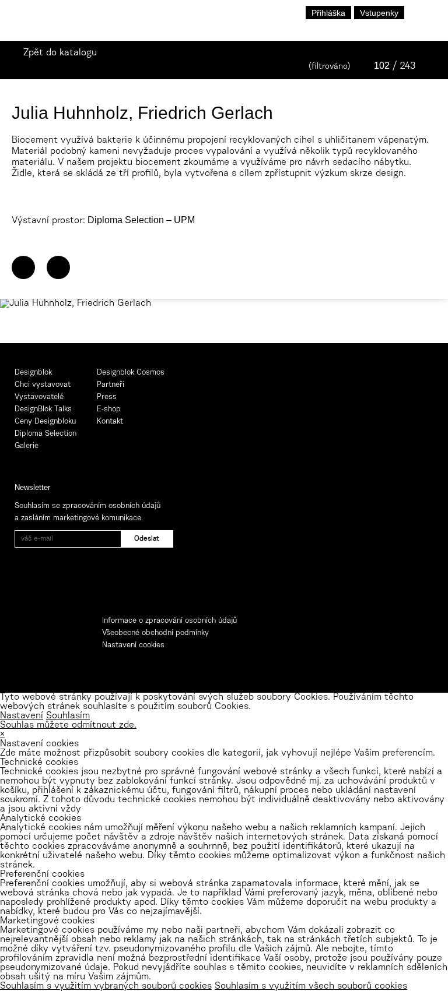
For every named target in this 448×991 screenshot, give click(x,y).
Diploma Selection (45, 434)
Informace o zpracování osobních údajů (169, 621)
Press (107, 397)
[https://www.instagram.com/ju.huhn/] (58, 267)
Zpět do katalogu (60, 53)
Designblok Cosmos (130, 372)
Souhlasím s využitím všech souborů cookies (311, 986)
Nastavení (21, 716)
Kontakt (110, 421)
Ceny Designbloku (45, 421)
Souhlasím (68, 716)
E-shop (109, 409)
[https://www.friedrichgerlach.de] (23, 267)
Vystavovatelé (39, 397)
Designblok (33, 372)
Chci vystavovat (43, 385)
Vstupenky (379, 12)
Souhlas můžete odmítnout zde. (68, 725)
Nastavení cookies (133, 645)
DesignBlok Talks (43, 409)
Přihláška (328, 12)
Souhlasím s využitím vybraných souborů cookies (106, 986)
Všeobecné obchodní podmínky (155, 633)
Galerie (26, 446)
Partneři (110, 385)
